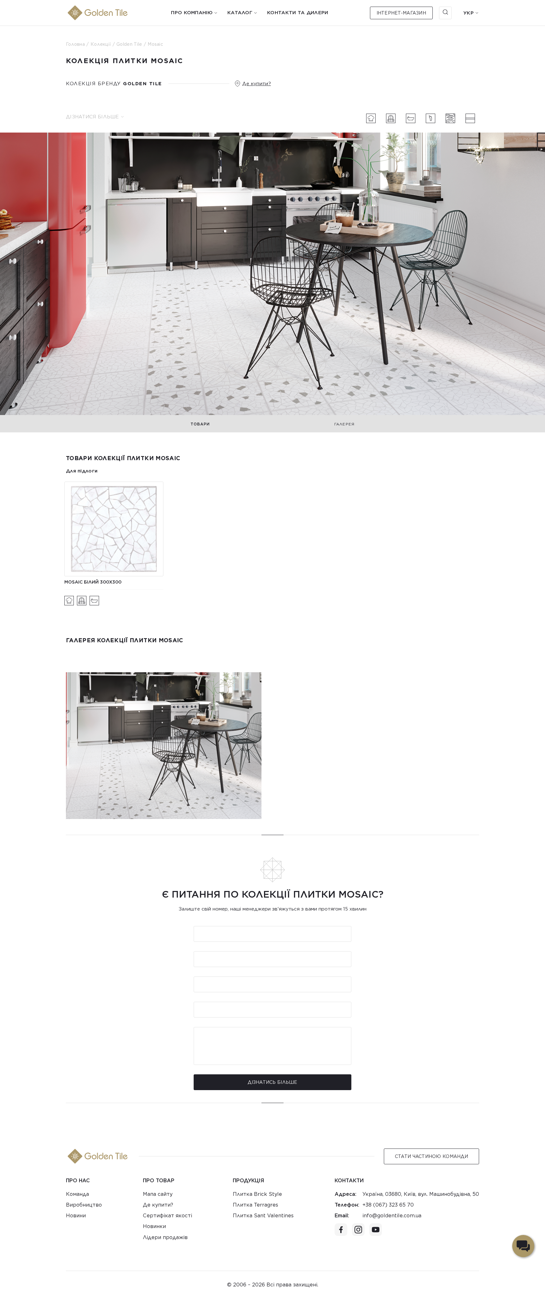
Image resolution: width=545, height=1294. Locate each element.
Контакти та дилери (297, 12)
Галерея (344, 424)
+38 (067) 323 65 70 (388, 1205)
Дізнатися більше (92, 117)
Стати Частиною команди (431, 1156)
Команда (77, 1194)
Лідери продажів (165, 1237)
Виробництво (84, 1205)
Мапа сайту (158, 1194)
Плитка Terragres (255, 1205)
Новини (76, 1216)
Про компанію (192, 12)
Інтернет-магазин (401, 12)
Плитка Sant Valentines (263, 1216)
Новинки (154, 1226)
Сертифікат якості (167, 1216)
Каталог (239, 12)
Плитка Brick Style (257, 1194)
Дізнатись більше (272, 1082)
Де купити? (256, 83)
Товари (200, 424)
